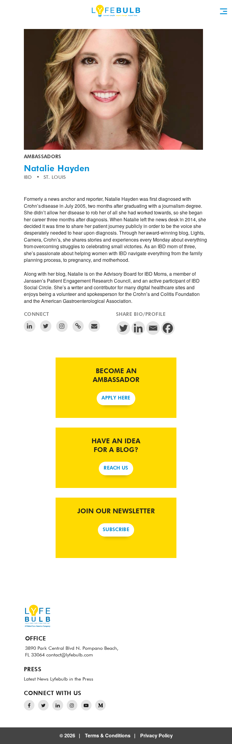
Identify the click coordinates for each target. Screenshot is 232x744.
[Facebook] (168, 328)
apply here (116, 398)
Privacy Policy (156, 735)
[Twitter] (123, 328)
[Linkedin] (138, 328)
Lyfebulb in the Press (71, 679)
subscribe (116, 530)
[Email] (153, 328)
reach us (116, 468)
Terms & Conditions (107, 735)
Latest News (36, 679)
